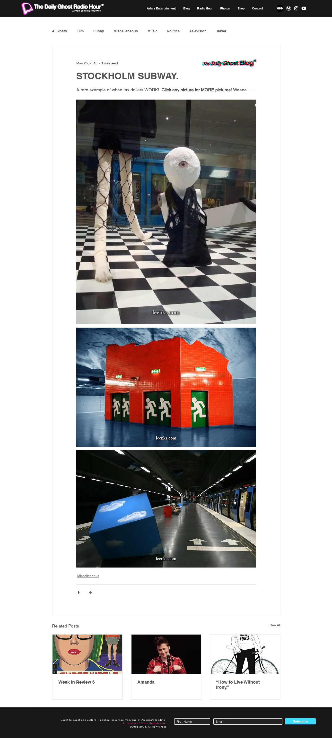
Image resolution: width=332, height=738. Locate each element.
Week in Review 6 (76, 682)
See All (275, 625)
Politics (173, 31)
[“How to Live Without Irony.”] (245, 654)
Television (198, 31)
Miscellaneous (126, 31)
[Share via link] (90, 592)
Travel (221, 31)
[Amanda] (166, 654)
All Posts (59, 31)
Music (152, 31)
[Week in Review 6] (87, 654)
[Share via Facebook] (78, 592)
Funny (98, 31)
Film (80, 31)
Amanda (146, 682)
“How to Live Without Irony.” (238, 684)
